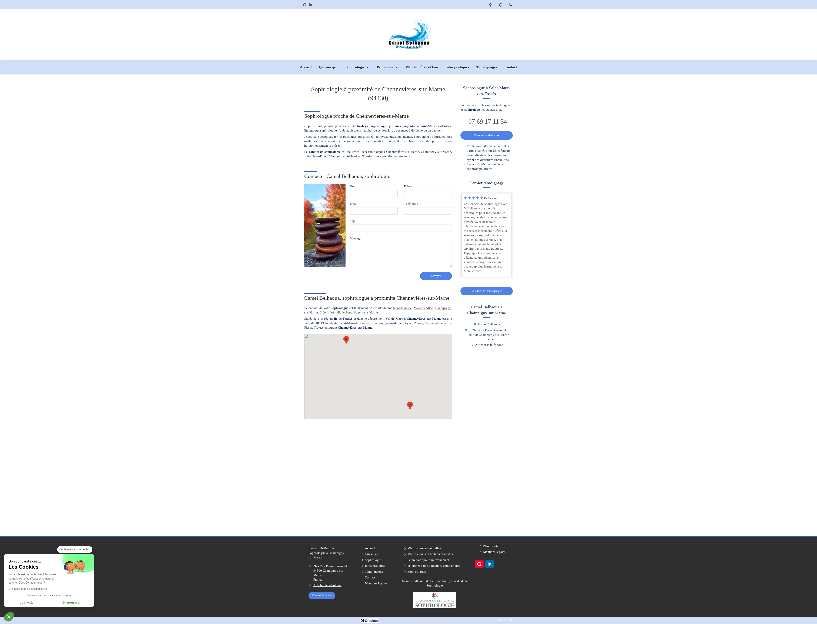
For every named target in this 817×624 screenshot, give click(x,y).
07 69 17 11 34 (487, 121)
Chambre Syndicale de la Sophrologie (436, 620)
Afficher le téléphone (489, 344)
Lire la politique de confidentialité (28, 588)
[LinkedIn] (310, 5)
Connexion (505, 619)
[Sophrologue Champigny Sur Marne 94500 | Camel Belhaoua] (408, 32)
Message (355, 238)
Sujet (353, 221)
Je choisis (26, 602)
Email (353, 203)
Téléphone (411, 203)
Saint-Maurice (402, 308)
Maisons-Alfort (424, 308)
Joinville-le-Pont (341, 312)
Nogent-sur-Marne (365, 312)
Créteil (324, 312)
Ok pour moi (71, 602)
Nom (353, 186)
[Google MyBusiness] (304, 5)
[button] (9, 617)
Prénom (409, 186)
